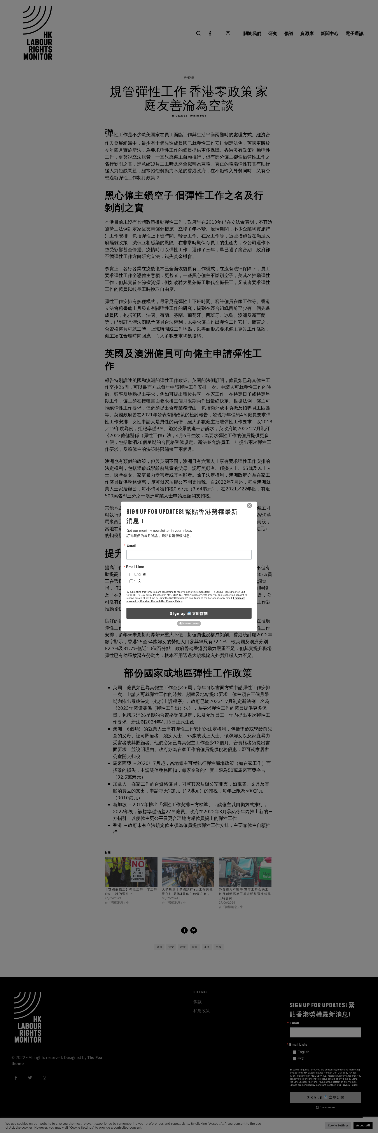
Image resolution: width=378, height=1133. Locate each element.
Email (131, 545)
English (140, 574)
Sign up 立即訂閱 (189, 613)
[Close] (249, 505)
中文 (137, 580)
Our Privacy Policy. (171, 601)
